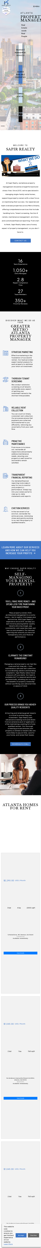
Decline (33, 1235)
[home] (6, 11)
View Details (20, 953)
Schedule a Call (20, 744)
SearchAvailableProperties (20, 74)
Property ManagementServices (20, 52)
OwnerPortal (20, 94)
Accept (21, 1235)
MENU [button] (37, 6)
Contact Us (21, 241)
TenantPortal (20, 114)
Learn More (8, 1244)
